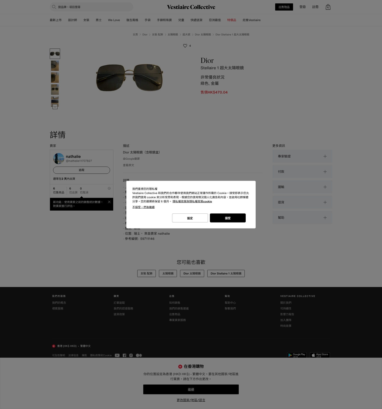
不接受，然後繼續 (143, 207)
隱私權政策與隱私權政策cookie (192, 201)
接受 (228, 218)
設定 (190, 218)
